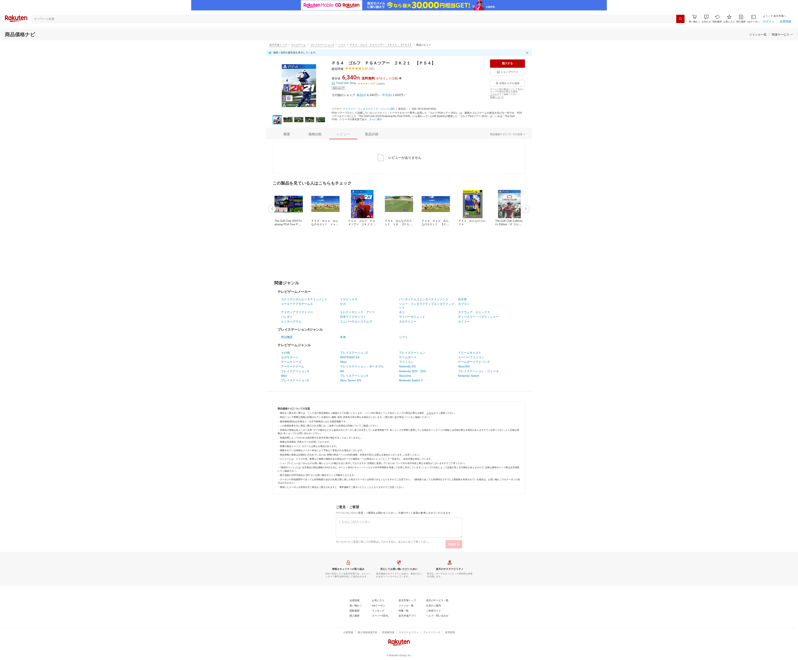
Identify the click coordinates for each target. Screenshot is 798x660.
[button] (706, 19)
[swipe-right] (525, 209)
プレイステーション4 (322, 44)
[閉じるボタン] (528, 52)
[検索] (680, 19)
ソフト (342, 44)
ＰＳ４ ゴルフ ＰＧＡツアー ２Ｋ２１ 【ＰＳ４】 (381, 44)
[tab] (287, 134)
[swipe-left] (272, 209)
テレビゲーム (298, 44)
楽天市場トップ (278, 44)
